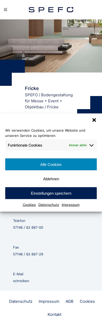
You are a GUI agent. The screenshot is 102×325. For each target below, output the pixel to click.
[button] (94, 120)
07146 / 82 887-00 (28, 227)
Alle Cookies (51, 164)
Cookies (29, 205)
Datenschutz (48, 205)
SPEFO (31, 94)
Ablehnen (51, 178)
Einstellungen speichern (51, 193)
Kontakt (54, 314)
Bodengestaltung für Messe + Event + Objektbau (49, 100)
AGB (69, 301)
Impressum (71, 205)
